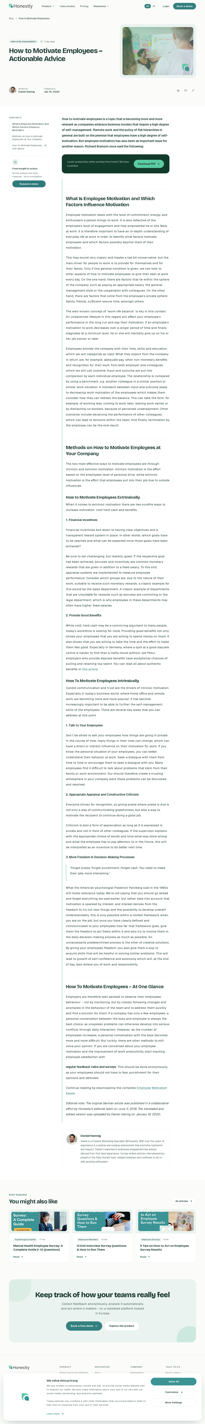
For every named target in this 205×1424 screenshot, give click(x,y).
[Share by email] (186, 90)
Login (166, 6)
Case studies (67, 6)
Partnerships (137, 1372)
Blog (11, 18)
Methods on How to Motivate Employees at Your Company (27, 138)
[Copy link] (193, 90)
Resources (100, 6)
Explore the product (121, 1326)
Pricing (84, 6)
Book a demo (185, 6)
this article (90, 669)
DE (154, 6)
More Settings (173, 1402)
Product (46, 6)
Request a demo (29, 183)
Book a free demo (82, 1326)
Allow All (173, 1381)
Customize (171, 1392)
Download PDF (147, 164)
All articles (181, 1201)
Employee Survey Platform (74, 1372)
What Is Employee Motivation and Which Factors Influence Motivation (30, 127)
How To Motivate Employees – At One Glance (29, 147)
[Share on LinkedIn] (178, 90)
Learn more (53, 1413)
